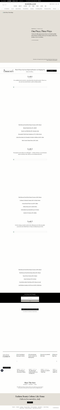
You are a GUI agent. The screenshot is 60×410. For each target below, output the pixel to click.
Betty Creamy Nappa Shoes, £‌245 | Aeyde (30, 140)
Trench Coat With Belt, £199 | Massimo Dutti (30, 131)
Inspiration (33, 28)
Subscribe (29, 402)
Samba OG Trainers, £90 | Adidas (30, 212)
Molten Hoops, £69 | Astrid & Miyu (30, 206)
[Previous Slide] (2, 9)
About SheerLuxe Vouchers (37, 408)
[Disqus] (30, 329)
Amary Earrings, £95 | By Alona (30, 279)
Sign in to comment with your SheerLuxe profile (30, 309)
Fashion (18, 369)
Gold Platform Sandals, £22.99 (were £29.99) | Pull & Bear (30, 285)
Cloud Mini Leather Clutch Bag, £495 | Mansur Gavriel (30, 282)
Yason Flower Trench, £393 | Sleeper (30, 275)
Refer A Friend (22, 408)
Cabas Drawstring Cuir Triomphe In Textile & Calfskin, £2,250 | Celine (30, 137)
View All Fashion (6, 367)
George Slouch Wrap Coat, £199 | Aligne (30, 203)
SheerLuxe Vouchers (28, 408)
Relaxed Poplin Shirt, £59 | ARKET (30, 128)
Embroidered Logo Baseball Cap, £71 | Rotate (30, 209)
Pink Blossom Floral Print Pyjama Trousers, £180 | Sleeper (30, 124)
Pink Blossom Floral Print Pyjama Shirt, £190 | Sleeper (30, 272)
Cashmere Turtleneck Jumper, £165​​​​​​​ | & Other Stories (30, 200)
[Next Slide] (58, 9)
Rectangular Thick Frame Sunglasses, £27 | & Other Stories (30, 134)
